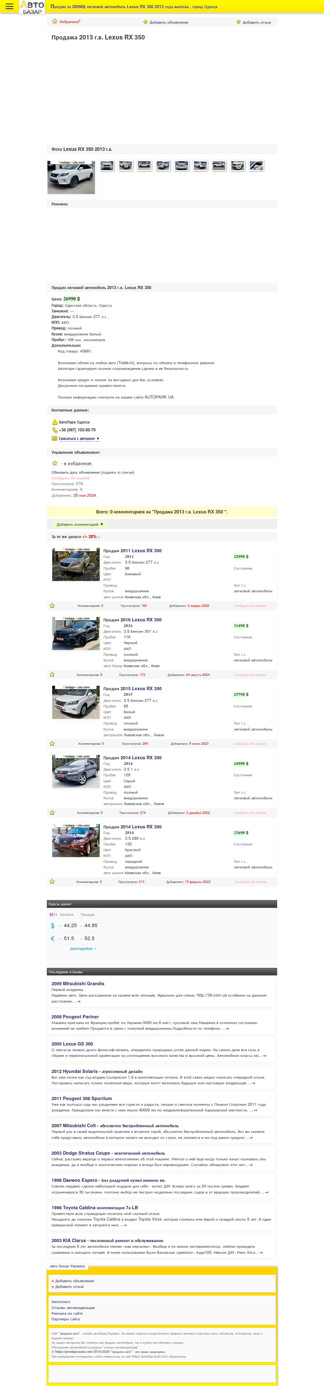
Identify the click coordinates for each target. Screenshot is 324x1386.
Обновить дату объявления (76, 472)
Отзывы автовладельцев (73, 1307)
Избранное (69, 21)
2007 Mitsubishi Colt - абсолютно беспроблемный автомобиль (115, 1125)
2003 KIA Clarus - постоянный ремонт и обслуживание (107, 1240)
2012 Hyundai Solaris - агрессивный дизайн (97, 1071)
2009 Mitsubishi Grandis (78, 983)
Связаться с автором (79, 438)
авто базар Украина (67, 1266)
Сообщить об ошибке (71, 478)
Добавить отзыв (257, 22)
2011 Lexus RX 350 (141, 550)
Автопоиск (61, 1301)
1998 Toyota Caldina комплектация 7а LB (95, 1207)
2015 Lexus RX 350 (141, 688)
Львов (158, 734)
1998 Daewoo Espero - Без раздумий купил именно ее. (108, 1180)
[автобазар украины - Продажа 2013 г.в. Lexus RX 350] (71, 178)
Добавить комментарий (80, 524)
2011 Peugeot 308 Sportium (82, 1098)
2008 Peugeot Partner (75, 1016)
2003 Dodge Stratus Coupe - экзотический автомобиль (108, 1153)
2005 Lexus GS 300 (72, 1043)
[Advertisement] (100, 94)
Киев (157, 597)
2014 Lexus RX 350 (141, 757)
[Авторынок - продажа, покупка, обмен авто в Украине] (32, 14)
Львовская (133, 734)
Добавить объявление (169, 22)
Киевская (133, 597)
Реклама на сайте (67, 1313)
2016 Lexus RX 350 (141, 619)
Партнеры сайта (66, 1319)
